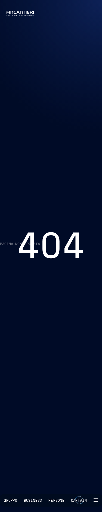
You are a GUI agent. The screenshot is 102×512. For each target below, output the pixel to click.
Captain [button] (79, 500)
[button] (95, 500)
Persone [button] (56, 500)
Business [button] (33, 500)
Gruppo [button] (10, 500)
